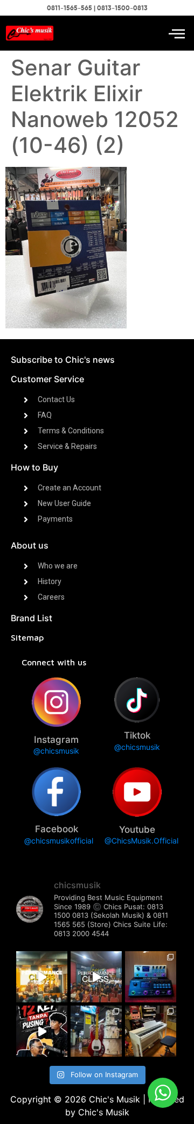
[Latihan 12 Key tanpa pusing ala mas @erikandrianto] (41, 1031)
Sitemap (27, 637)
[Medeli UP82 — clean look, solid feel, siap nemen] (150, 1031)
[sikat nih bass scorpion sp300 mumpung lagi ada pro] (96, 1031)
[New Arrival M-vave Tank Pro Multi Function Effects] (150, 976)
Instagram (56, 739)
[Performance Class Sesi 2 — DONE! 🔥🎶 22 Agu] (41, 976)
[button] (176, 33)
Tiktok (137, 735)
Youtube (137, 829)
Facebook (56, 829)
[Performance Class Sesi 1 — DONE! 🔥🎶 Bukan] (96, 976)
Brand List (31, 618)
